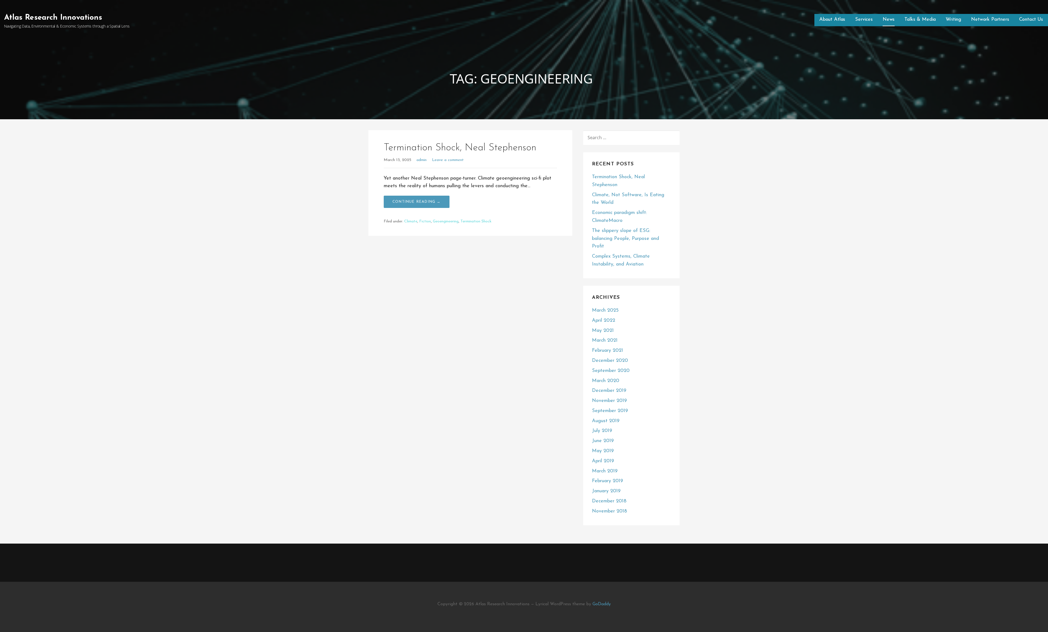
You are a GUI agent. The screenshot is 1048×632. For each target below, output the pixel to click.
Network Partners (990, 19)
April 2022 (603, 320)
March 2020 (605, 380)
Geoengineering (445, 221)
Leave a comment (448, 160)
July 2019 (602, 430)
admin (421, 160)
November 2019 (609, 400)
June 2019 (603, 441)
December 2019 (609, 390)
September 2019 (610, 411)
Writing (953, 19)
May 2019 (603, 451)
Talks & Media (920, 19)
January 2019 (606, 491)
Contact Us (1031, 19)
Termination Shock (476, 221)
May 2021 (603, 330)
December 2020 (610, 360)
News (889, 19)
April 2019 (603, 461)
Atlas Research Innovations (53, 18)
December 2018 (609, 501)
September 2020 (611, 370)
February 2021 (607, 350)
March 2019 (605, 471)
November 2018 (609, 511)
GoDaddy (602, 604)
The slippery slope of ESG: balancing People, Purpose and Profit (625, 238)
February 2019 (607, 481)
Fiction (425, 221)
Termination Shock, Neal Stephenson (460, 148)
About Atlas (832, 19)
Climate (410, 221)
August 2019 (606, 421)
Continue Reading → (416, 202)
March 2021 (605, 340)
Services (864, 19)
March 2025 (605, 310)
